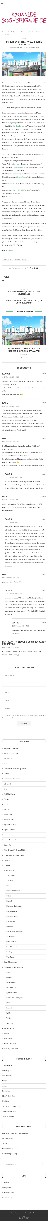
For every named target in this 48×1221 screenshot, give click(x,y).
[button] (4, 337)
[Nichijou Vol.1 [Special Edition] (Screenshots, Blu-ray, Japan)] (24, 330)
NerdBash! (5, 1101)
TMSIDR (19, 48)
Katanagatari (10, 921)
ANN (9, 197)
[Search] (46, 3)
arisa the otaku (7, 1076)
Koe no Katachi (9, 819)
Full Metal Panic (9, 794)
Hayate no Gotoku (12, 916)
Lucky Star (7, 845)
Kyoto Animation (21, 259)
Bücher (8, 972)
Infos (5, 804)
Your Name (10, 957)
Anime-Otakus (7, 1065)
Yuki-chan (9, 1023)
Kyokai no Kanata (10, 824)
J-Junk (4, 1086)
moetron (10, 250)
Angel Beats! (10, 875)
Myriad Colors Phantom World (14, 855)
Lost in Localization (10, 840)
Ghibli (8, 896)
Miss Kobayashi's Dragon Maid (14, 850)
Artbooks (12, 936)
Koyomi (6, 374)
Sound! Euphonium (10, 962)
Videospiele (8, 1038)
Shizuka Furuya (21, 177)
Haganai (9, 901)
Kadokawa (7, 259)
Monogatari (10, 926)
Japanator (5, 1143)
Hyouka (6, 799)
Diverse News (8, 784)
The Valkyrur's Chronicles (10, 1106)
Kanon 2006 (8, 814)
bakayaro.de (6, 1081)
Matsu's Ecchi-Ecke (8, 1096)
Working (9, 952)
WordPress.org (7, 1198)
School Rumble (11, 942)
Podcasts (7, 865)
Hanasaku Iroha (11, 911)
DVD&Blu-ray (11, 987)
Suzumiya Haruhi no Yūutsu (13, 967)
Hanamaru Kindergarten (14, 906)
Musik (8, 1003)
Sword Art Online (12, 947)
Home (4, 32)
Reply (44, 373)
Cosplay (9, 977)
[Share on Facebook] (30, 268)
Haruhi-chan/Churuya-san (14, 998)
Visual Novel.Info (8, 1116)
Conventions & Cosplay (12, 779)
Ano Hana (9, 881)
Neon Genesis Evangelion (14, 931)
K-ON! (6, 809)
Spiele (8, 1013)
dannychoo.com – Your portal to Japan (15, 1133)
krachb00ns (6, 1091)
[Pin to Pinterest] (35, 268)
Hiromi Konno (14, 184)
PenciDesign (33, 1213)
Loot (5, 835)
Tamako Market (9, 1028)
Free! (6, 789)
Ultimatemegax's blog (9, 1154)
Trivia (8, 1018)
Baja (5, 763)
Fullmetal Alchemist (13, 891)
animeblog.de (6, 1071)
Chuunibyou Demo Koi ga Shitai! (15, 769)
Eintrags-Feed (7, 1188)
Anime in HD (8, 758)
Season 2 (9, 1008)
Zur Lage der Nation (11, 1049)
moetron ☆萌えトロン (10, 1149)
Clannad (6, 774)
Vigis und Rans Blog (9, 1111)
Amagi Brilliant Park (11, 753)
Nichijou (14, 32)
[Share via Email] (37, 268)
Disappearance (11, 982)
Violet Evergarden (10, 1043)
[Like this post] (27, 268)
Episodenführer (11, 993)
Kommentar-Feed (8, 1193)
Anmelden (5, 1182)
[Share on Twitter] (32, 268)
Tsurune (6, 1033)
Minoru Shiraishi (18, 190)
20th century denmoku (11, 748)
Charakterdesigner (18, 126)
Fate (7, 886)
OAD (9, 96)
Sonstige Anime (9, 870)
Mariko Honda (15, 164)
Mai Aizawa (18, 167)
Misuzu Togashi (18, 174)
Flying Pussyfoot (8, 1138)
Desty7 (6, 439)
